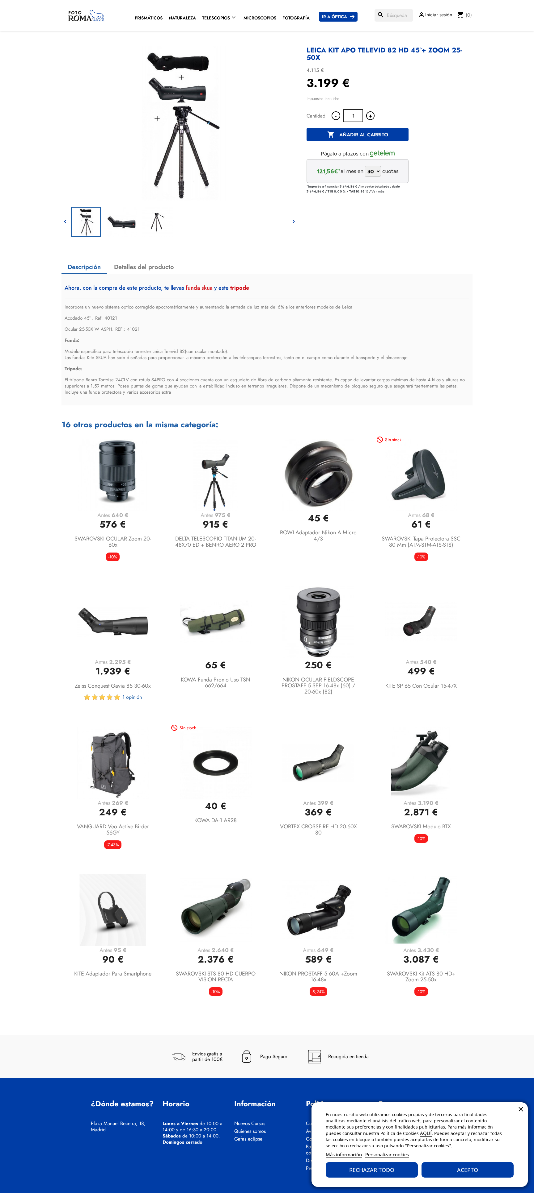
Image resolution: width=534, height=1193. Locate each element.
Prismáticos (149, 18)
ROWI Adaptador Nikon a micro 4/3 (318, 535)
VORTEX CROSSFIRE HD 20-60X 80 (318, 829)
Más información (344, 1154)
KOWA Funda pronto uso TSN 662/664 (215, 683)
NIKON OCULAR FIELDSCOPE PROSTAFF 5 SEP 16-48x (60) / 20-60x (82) (318, 686)
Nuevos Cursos (249, 1124)
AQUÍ (426, 1133)
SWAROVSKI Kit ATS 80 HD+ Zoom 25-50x (421, 977)
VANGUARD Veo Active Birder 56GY (113, 829)
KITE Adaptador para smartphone (112, 974)
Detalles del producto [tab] (144, 267)
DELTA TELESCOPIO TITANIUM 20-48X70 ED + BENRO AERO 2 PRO (215, 542)
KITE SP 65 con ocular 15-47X (421, 686)
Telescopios (216, 18)
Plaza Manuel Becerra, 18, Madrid (118, 1127)
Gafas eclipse (248, 1139)
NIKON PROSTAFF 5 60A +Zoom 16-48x (318, 977)
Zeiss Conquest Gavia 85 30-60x (113, 686)
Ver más (377, 191)
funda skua (199, 288)
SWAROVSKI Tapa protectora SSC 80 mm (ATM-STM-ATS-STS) (421, 542)
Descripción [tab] (84, 267)
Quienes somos (250, 1131)
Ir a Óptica (334, 17)
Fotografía (296, 18)
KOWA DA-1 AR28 (215, 820)
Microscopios (260, 18)
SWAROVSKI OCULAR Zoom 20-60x (112, 542)
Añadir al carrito (357, 134)
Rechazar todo (371, 1170)
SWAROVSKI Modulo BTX (421, 826)
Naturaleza (182, 18)
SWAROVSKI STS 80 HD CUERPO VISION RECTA (216, 977)
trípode (239, 288)
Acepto (467, 1170)
